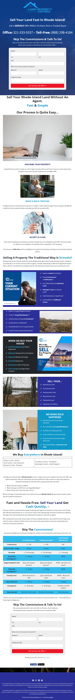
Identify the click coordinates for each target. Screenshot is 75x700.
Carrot (51, 697)
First (12, 57)
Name (13, 51)
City (12, 60)
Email (41, 70)
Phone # (13, 70)
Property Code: (16, 77)
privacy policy (46, 657)
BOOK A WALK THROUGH (37, 201)
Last (40, 57)
